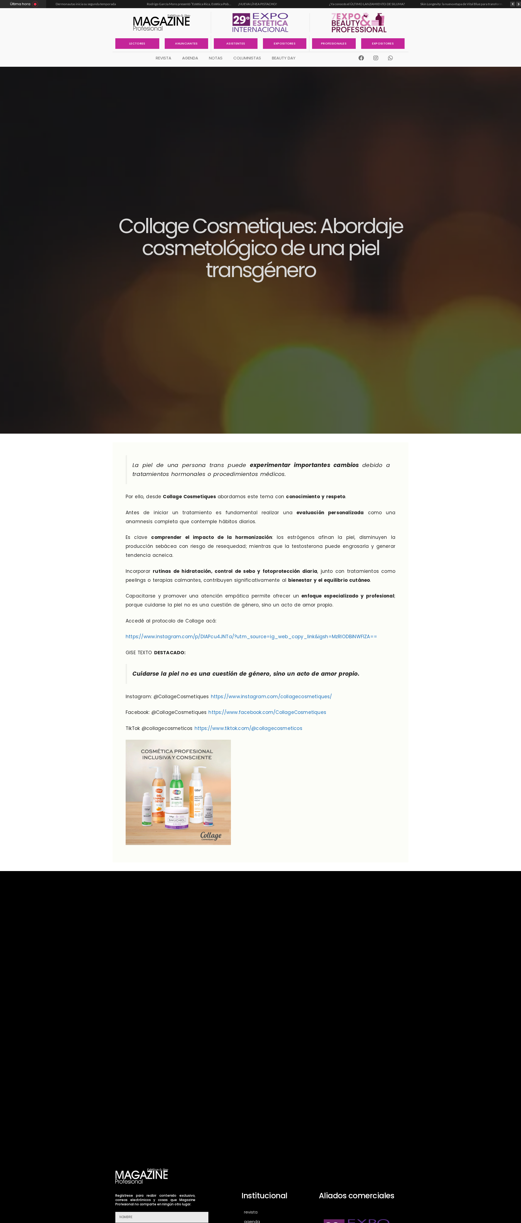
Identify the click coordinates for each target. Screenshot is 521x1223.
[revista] (274, 1212)
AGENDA (190, 58)
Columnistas (247, 58)
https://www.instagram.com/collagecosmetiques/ (271, 696)
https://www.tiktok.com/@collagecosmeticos (248, 728)
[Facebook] (361, 58)
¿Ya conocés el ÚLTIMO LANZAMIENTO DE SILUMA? (367, 4)
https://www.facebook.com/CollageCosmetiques (267, 712)
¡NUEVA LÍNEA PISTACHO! (257, 4)
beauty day (284, 58)
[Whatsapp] (390, 58)
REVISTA (163, 58)
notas (216, 58)
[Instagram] (376, 58)
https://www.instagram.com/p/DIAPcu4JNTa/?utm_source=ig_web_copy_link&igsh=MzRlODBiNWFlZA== (251, 636)
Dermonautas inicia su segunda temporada (86, 4)
